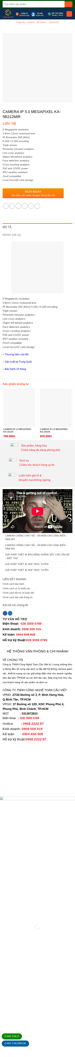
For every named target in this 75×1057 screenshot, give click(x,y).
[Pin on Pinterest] (31, 206)
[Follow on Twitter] (10, 613)
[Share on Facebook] (12, 206)
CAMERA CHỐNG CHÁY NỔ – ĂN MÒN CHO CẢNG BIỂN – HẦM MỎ (36, 537)
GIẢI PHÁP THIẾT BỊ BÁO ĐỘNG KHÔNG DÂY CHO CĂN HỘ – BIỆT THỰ (37, 556)
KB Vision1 (41, 22)
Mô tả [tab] (7, 227)
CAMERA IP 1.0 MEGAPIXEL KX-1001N (54, 430)
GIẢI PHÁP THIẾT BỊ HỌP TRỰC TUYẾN (26, 564)
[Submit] (68, 4)
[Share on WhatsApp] (6, 206)
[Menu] (69, 14)
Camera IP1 (54, 22)
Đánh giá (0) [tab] (12, 234)
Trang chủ (20, 22)
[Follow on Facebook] (5, 613)
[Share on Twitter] (18, 206)
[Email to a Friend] (25, 206)
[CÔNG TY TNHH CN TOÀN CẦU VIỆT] (8, 13)
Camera (31, 22)
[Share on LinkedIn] (37, 206)
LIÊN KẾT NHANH (14, 579)
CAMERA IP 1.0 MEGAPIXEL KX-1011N (17, 430)
